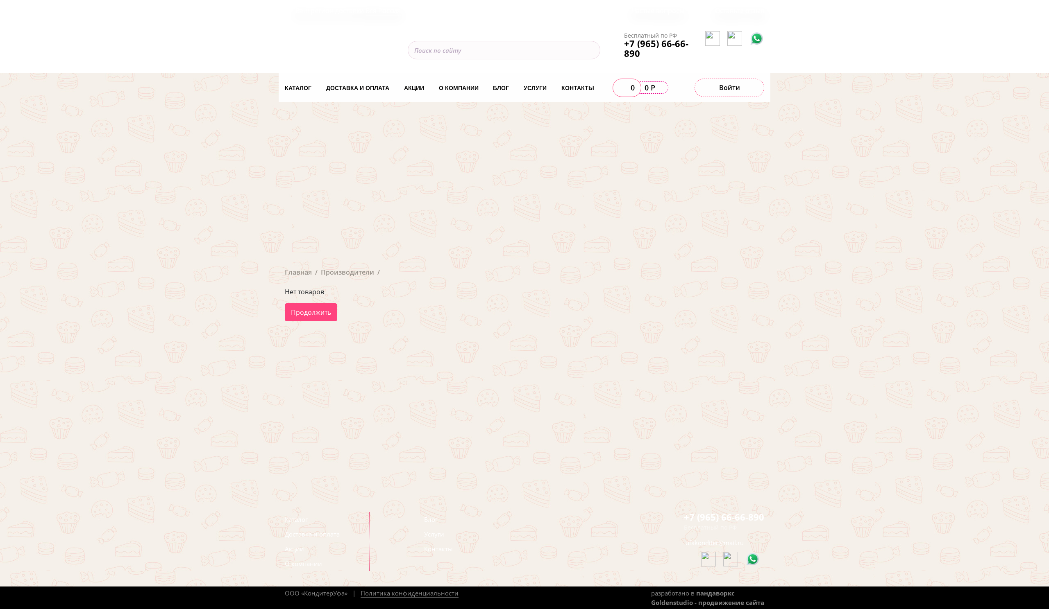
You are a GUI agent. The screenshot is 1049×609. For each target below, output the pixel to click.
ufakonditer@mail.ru (715, 543)
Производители (347, 272)
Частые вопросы (657, 10)
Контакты (577, 88)
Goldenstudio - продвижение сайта (707, 602)
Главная (298, 272)
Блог (501, 88)
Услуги (535, 88)
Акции (414, 88)
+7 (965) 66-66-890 (656, 48)
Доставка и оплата (357, 88)
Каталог (298, 88)
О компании (459, 88)
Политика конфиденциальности (410, 593)
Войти (729, 87)
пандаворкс (715, 593)
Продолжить (311, 312)
